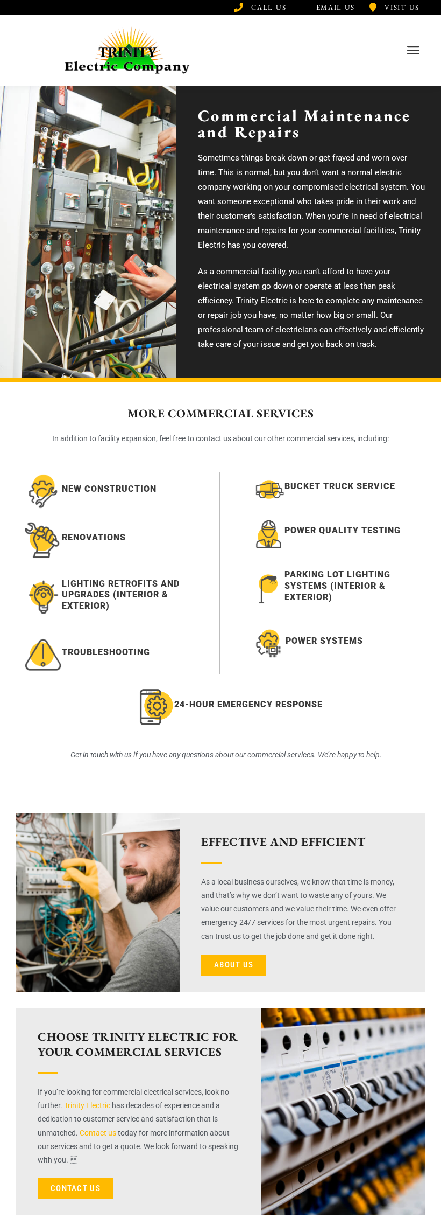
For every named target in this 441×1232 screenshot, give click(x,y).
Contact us (98, 1133)
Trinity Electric (87, 1105)
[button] (413, 50)
